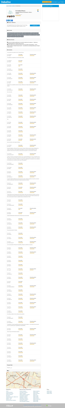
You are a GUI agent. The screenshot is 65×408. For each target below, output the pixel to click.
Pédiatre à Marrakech (36, 393)
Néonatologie (27, 34)
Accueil (7, 391)
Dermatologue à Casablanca (24, 395)
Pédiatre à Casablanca (23, 393)
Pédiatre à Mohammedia (36, 399)
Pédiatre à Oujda (35, 401)
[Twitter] (12, 406)
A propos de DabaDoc (9, 392)
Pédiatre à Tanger (35, 395)
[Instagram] (8, 406)
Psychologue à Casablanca (23, 400)
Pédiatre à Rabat (35, 392)
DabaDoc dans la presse (9, 393)
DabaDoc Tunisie (49, 393)
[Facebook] (6, 406)
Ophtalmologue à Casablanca (24, 399)
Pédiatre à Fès (35, 394)
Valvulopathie (18, 36)
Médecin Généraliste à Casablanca (25, 394)
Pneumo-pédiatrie (33, 34)
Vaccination (13, 36)
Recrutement (8, 395)
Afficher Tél (35, 25)
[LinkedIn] (10, 406)
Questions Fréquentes (9, 394)
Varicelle (22, 36)
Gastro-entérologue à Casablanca (24, 401)
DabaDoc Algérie (49, 392)
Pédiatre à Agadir (35, 400)
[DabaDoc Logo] (6, 1)
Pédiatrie (38, 34)
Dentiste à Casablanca (23, 391)
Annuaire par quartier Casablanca (11, 400)
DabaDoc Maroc (49, 391)
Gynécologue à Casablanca (24, 392)
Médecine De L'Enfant (21, 34)
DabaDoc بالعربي (8, 399)
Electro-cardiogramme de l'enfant (12, 34)
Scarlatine (8, 36)
